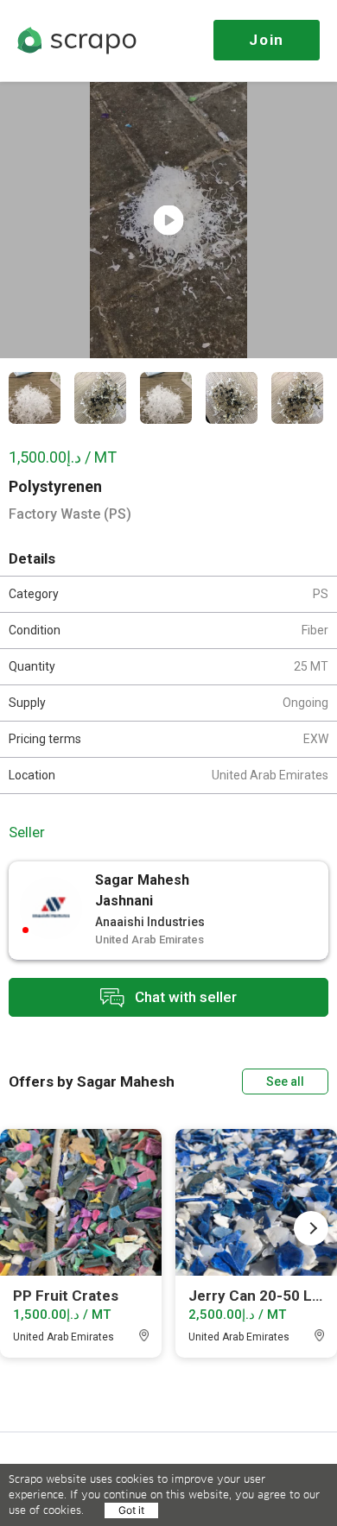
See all (285, 1081)
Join (266, 39)
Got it (131, 1510)
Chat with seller (184, 996)
